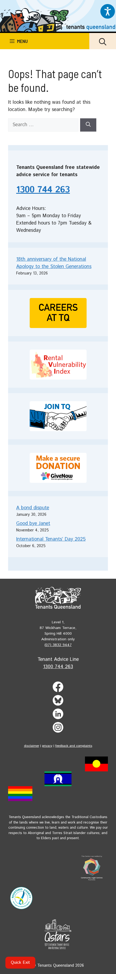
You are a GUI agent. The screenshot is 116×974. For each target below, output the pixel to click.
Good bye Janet (33, 523)
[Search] (88, 125)
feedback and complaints (73, 746)
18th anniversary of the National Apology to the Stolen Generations (53, 263)
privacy (47, 746)
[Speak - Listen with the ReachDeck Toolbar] (107, 11)
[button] (102, 41)
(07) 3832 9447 (58, 645)
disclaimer (31, 746)
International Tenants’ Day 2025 (51, 539)
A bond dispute (32, 507)
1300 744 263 (43, 190)
